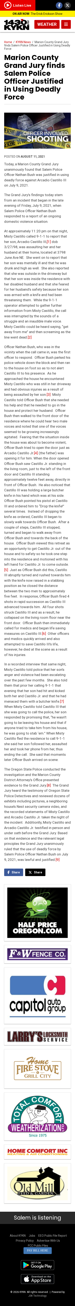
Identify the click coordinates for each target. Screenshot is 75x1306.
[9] (58, 860)
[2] (30, 337)
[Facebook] (59, 5)
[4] (36, 453)
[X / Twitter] (67, 5)
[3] (49, 394)
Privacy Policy (25, 1240)
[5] (6, 570)
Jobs (32, 1235)
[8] (49, 785)
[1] (49, 242)
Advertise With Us (48, 1240)
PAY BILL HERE (37, 1250)
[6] (44, 633)
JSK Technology (37, 1295)
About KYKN (18, 1235)
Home (8, 42)
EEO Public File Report (52, 1235)
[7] (62, 701)
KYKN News (23, 42)
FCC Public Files (38, 1245)
